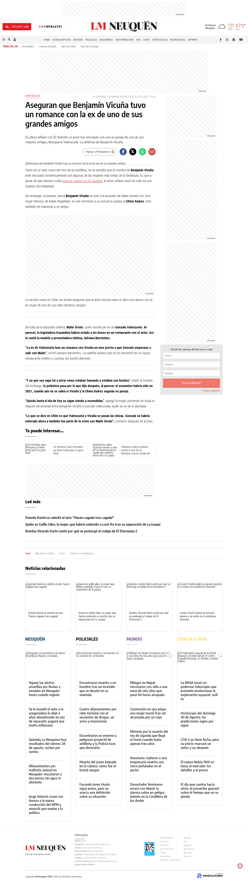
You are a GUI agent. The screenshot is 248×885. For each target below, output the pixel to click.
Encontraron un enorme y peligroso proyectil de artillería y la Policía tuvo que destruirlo (98, 741)
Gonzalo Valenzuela (81, 553)
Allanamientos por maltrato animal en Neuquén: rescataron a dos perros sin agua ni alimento (45, 774)
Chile (62, 553)
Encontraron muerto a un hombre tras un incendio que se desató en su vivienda (97, 688)
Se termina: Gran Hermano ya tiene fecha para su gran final (68, 450)
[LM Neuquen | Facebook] (221, 39)
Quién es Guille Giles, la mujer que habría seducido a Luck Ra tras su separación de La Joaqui (92, 524)
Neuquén (78, 40)
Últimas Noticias (61, 40)
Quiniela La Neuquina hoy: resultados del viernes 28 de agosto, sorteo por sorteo (48, 745)
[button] (4, 39)
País (138, 40)
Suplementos (165, 856)
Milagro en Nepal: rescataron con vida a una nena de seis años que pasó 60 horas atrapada (148, 688)
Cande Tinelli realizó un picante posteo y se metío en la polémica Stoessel (198, 616)
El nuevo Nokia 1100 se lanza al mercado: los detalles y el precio (197, 766)
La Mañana (99, 96)
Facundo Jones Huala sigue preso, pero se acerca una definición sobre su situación (94, 790)
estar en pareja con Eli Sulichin (82, 181)
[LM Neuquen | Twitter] (228, 39)
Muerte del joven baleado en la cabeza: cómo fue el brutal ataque (97, 766)
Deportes (193, 40)
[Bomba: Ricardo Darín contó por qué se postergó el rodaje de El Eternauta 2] (149, 595)
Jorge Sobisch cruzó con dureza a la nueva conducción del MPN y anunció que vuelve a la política (46, 804)
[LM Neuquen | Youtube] (241, 39)
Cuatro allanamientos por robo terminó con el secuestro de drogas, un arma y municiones (97, 715)
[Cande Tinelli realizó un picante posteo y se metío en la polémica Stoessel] (200, 595)
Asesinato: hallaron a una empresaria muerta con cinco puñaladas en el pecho (148, 764)
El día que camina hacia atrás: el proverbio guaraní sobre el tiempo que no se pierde (200, 790)
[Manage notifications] (240, 865)
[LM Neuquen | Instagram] (234, 39)
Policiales (91, 40)
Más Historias (68, 46)
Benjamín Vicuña (118, 96)
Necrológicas (177, 40)
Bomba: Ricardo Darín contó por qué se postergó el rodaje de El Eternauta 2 (81, 531)
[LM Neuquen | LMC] (50, 26)
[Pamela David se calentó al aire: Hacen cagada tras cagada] (48, 595)
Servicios (187, 856)
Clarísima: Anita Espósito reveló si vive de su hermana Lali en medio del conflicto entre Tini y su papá (135, 453)
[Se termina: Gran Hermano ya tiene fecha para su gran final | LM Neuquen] (37, 450)
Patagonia (164, 845)
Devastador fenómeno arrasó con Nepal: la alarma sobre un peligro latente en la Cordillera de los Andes (148, 792)
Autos (146, 40)
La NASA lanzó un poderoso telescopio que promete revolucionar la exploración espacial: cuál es (199, 690)
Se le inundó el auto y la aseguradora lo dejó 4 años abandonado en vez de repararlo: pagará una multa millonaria (47, 717)
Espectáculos (159, 40)
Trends (163, 853)
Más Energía (106, 40)
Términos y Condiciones (169, 860)
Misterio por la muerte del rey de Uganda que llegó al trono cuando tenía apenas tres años (149, 737)
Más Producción (124, 40)
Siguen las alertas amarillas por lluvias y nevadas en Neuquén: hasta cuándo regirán (44, 688)
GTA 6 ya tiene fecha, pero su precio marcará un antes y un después (200, 743)
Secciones (188, 853)
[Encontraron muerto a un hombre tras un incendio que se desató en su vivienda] (98, 664)
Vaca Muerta (28, 46)
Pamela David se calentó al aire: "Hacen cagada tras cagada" (69, 517)
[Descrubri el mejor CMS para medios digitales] (210, 878)
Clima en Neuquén (47, 46)
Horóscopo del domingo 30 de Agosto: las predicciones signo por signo (198, 719)
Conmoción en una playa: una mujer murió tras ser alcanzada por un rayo (148, 713)
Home (47, 40)
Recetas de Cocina (89, 46)
